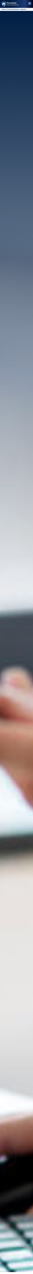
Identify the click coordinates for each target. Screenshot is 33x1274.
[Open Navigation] (29, 3)
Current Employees (13, 9)
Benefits (23, 9)
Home (4, 9)
